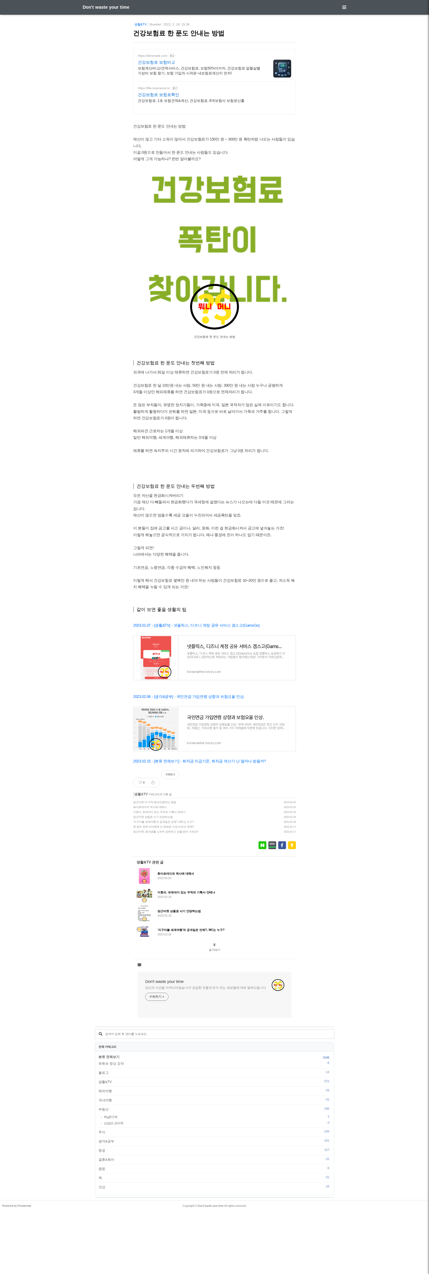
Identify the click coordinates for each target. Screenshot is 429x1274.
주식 (214, 1132)
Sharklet (155, 24)
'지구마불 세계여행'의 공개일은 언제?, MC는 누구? (163, 821)
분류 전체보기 (109, 1057)
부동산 (214, 1109)
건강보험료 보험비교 (156, 62)
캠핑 (214, 1169)
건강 (214, 1187)
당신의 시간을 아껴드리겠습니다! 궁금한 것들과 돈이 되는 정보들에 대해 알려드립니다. (206, 987)
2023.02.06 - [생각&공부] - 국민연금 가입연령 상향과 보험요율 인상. (189, 697)
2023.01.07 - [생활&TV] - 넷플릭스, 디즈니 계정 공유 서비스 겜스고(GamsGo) (196, 625)
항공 (214, 1150)
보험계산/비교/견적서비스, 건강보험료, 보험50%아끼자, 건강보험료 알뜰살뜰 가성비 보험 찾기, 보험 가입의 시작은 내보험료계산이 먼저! (199, 70)
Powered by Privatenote (16, 1205)
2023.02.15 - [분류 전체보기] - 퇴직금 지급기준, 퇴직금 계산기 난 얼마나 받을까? (199, 761)
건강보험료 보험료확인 (158, 94)
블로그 (214, 1072)
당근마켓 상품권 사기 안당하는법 (153, 817)
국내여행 (214, 1100)
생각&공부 (214, 1141)
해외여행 (214, 1091)
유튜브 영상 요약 (214, 1063)
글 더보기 (214, 949)
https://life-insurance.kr (154, 88)
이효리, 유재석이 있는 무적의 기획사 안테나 (159, 812)
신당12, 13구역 (216, 1123)
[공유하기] (153, 782)
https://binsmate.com (152, 55)
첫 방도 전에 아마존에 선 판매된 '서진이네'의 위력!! (163, 826)
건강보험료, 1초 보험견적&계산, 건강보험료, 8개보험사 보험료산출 (191, 101)
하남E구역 (216, 1117)
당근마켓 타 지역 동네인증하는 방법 (154, 802)
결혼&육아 (214, 1159)
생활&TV (140, 24)
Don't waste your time (106, 7)
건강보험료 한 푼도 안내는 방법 (179, 33)
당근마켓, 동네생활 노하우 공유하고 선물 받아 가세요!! (165, 831)
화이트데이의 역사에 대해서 (150, 807)
